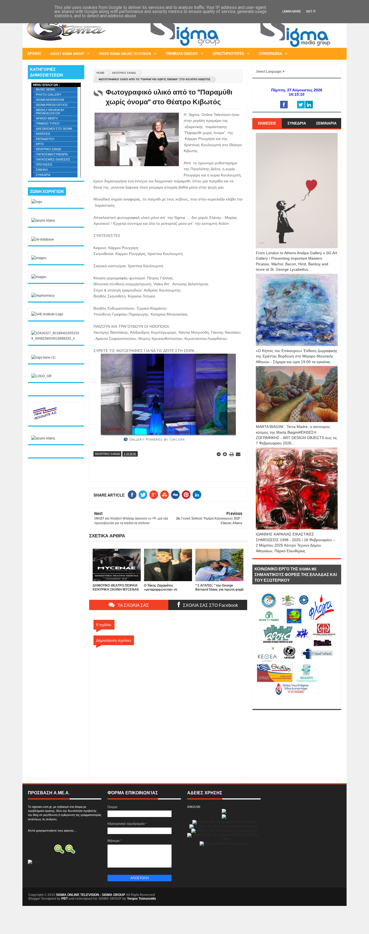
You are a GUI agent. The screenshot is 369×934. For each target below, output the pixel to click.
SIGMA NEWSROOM (50, 99)
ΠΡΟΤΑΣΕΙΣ (44, 164)
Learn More (291, 11)
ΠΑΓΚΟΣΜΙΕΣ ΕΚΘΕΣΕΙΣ (53, 159)
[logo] (36, 202)
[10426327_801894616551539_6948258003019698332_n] (56, 338)
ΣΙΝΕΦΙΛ (42, 169)
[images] (38, 258)
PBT (64, 898)
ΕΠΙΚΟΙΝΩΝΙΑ (270, 53)
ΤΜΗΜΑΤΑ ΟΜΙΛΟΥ (182, 53)
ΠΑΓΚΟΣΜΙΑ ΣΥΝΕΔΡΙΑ (52, 154)
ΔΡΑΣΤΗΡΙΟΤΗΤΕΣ (228, 53)
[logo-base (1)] (43, 357)
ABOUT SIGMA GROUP (67, 53)
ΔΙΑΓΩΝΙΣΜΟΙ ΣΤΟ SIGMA (54, 128)
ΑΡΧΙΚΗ (34, 53)
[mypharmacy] (43, 295)
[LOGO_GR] (41, 376)
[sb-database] (42, 239)
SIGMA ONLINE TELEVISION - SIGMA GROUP (90, 895)
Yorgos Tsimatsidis (141, 898)
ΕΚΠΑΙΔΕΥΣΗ (45, 138)
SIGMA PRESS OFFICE (52, 104)
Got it (311, 11)
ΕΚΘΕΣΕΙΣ (43, 133)
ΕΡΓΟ (40, 144)
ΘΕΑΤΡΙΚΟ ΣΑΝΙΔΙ (124, 72)
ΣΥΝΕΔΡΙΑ (43, 174)
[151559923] (44, 419)
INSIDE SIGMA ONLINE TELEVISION (125, 53)
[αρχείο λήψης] (43, 220)
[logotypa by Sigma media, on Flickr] (297, 703)
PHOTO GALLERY (48, 94)
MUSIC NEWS (45, 89)
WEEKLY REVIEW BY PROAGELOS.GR (50, 111)
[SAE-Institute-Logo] (47, 314)
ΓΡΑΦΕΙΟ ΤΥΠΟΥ (48, 123)
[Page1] (243, 47)
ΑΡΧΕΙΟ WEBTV (47, 118)
